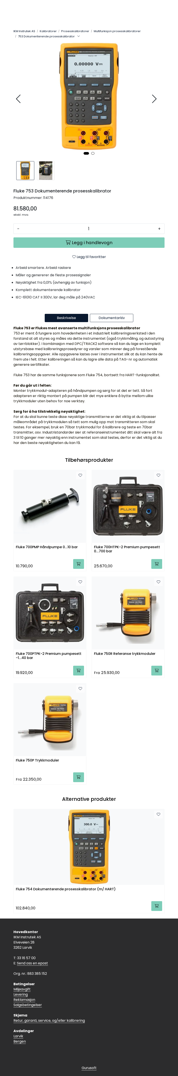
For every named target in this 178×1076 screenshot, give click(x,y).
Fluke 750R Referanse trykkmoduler (124, 654)
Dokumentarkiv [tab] (112, 317)
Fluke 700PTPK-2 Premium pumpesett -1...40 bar (48, 656)
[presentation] (19, 99)
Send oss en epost (32, 963)
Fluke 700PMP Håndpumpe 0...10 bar (47, 547)
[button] (86, 153)
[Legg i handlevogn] (78, 564)
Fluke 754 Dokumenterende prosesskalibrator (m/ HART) (66, 889)
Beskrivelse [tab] (66, 317)
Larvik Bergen (19, 1039)
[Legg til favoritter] (80, 475)
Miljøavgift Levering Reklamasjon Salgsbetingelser (27, 997)
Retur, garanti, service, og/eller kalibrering (49, 1020)
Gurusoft (89, 1067)
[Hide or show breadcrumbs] (78, 36)
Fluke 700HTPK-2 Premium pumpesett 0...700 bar (127, 549)
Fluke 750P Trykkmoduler (37, 760)
